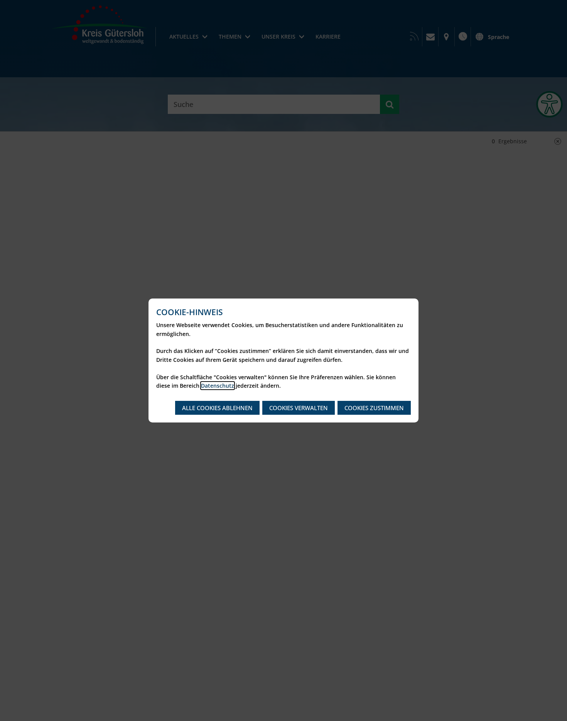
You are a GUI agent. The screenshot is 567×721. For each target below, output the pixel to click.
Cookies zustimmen (374, 408)
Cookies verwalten (298, 408)
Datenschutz (217, 385)
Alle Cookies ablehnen (217, 408)
